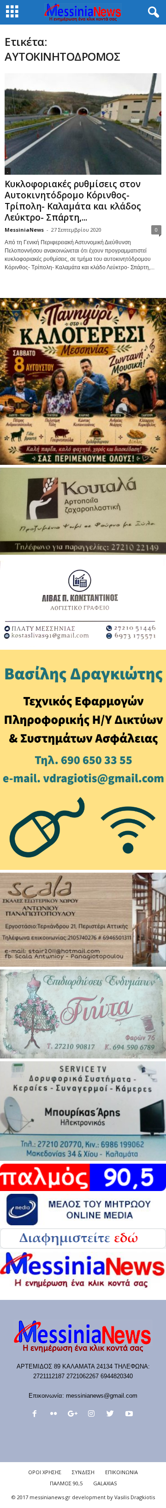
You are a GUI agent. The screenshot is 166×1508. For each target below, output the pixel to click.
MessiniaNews (24, 229)
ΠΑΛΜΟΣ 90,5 (66, 1483)
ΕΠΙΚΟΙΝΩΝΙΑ (121, 1472)
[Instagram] (93, 1414)
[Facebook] (36, 1414)
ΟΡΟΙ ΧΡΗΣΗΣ (44, 1472)
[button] (152, 12)
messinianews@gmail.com (101, 1395)
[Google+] (74, 1414)
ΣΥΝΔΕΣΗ (83, 1472)
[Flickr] (55, 1414)
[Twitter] (112, 1414)
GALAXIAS (105, 1483)
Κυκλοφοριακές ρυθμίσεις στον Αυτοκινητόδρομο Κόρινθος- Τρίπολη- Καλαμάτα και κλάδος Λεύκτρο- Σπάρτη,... (73, 200)
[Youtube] (130, 1414)
